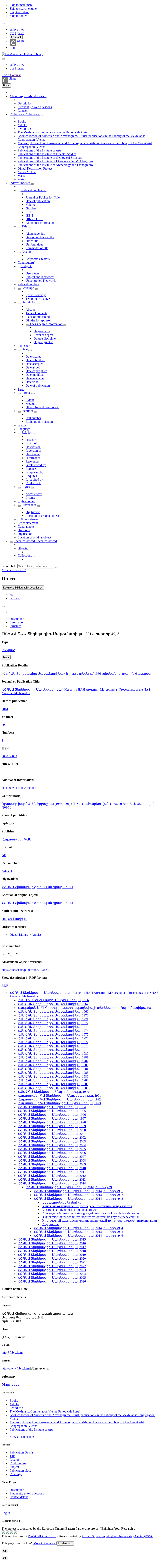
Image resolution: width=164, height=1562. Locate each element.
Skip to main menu (21, 5)
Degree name (42, 331)
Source (22, 425)
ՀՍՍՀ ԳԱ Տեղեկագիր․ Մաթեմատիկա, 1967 (53, 1004)
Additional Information (40, 222)
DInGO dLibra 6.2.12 (42, 1536)
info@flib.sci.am (12, 1352)
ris (11, 594)
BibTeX (15, 598)
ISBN (29, 215)
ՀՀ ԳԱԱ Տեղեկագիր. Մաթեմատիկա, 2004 (52, 1145)
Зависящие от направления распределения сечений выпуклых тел (87, 1206)
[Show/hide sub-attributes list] (19, 191)
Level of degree (43, 335)
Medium (31, 403)
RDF (5, 985)
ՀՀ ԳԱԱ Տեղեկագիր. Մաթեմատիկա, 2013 (52, 1179)
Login (13, 47)
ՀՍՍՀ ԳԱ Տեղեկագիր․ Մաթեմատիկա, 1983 (53, 1065)
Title (24, 226)
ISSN (29, 212)
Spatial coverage (36, 295)
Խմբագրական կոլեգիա (61, 1202)
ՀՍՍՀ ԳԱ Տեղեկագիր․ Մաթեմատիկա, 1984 (53, 1069)
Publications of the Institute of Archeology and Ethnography (55, 165)
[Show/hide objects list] (47, 97)
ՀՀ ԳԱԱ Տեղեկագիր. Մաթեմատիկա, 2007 (52, 1156)
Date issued (33, 367)
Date (24, 349)
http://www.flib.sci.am (16, 1368)
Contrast (16, 37)
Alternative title (35, 233)
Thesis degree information (46, 324)
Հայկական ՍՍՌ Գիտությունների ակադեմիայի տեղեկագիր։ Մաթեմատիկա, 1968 (85, 1007)
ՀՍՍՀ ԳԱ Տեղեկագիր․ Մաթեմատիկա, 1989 (53, 1088)
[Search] (56, 567)
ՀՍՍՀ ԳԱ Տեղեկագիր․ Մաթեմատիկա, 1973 (53, 1027)
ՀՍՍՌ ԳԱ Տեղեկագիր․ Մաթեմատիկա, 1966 (53, 1000)
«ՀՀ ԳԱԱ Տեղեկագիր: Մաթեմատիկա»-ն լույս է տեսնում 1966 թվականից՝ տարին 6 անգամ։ (76, 673)
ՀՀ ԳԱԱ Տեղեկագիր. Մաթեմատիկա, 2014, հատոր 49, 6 (78, 1235)
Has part (31, 439)
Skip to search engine (23, 8)
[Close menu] (3, 58)
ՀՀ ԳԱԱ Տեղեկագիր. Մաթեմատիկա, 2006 (52, 1153)
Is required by (34, 479)
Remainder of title (37, 248)
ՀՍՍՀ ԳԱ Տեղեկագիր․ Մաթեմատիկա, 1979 (53, 1049)
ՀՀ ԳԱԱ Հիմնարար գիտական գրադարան (37, 887)
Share (20, 40)
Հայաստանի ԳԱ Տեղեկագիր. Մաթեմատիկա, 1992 (59, 1099)
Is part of (31, 443)
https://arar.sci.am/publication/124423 (25, 969)
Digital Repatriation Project (35, 168)
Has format (33, 454)
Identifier (27, 411)
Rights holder (26, 501)
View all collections (22, 1436)
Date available (35, 378)
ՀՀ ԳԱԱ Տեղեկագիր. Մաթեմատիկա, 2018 (52, 1251)
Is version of (33, 450)
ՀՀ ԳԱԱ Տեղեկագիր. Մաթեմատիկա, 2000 (52, 1130)
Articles (22, 125)
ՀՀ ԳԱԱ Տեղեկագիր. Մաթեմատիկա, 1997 (52, 1118)
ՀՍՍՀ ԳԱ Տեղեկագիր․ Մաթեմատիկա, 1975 (53, 1034)
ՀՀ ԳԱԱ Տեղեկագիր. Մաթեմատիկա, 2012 (52, 1175)
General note (26, 526)
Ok (5, 1550)
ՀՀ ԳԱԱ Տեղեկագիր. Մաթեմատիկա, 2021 (52, 1262)
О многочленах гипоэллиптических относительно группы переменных (90, 1217)
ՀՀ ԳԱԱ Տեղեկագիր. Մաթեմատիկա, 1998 (52, 1122)
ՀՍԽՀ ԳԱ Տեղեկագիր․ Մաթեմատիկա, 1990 (53, 1091)
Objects (23, 548)
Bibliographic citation (39, 421)
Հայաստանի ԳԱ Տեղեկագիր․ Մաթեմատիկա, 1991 (59, 1095)
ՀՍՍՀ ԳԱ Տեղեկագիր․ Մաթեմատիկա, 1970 (53, 1015)
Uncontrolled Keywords (41, 280)
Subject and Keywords (40, 277)
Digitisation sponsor (38, 320)
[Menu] (3, 23)
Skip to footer (18, 15)
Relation (27, 432)
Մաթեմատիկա (14, 919)
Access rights (34, 494)
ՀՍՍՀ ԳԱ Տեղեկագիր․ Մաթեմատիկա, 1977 (53, 1042)
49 (3, 724)
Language (24, 429)
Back (6, 85)
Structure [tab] (15, 626)
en (11, 29)
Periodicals (24, 128)
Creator (26, 251)
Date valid (32, 382)
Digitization (25, 533)
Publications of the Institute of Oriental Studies (47, 154)
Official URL (34, 219)
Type (21, 389)
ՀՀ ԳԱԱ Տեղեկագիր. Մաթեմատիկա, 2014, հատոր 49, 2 (78, 1195)
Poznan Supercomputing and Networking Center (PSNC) (118, 1536)
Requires (31, 476)
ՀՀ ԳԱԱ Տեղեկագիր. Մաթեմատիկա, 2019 (52, 1254)
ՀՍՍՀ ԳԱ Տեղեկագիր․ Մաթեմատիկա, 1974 (53, 1030)
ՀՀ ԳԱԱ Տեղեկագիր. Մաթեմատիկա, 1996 (52, 1114)
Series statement (28, 523)
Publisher (23, 345)
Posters (22, 179)
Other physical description (42, 407)
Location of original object (42, 515)
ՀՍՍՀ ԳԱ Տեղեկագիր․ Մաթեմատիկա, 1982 (53, 1061)
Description (25, 103)
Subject (26, 266)
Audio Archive (27, 172)
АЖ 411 (7, 871)
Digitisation (33, 512)
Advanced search (13, 570)
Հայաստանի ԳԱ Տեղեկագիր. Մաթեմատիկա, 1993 (59, 1103)
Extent (30, 400)
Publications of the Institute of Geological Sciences (50, 157)
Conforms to (33, 483)
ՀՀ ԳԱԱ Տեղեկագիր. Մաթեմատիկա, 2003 (52, 1141)
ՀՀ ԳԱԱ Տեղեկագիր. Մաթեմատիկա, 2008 (52, 1160)
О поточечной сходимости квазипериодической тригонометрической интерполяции (99, 1220)
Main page (10, 1384)
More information (44, 1543)
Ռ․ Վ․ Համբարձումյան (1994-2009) (99, 804)
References (33, 461)
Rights (26, 486)
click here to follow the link (19, 787)
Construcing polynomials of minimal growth (69, 1209)
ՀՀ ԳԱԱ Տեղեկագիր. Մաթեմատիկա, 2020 (52, 1258)
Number (31, 208)
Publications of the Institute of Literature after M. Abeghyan (55, 161)
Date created (33, 356)
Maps (21, 175)
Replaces (31, 468)
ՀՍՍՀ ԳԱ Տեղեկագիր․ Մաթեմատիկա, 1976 (53, 1038)
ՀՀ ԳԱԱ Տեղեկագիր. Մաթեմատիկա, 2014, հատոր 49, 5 (78, 1231)
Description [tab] (17, 618)
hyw (21, 29)
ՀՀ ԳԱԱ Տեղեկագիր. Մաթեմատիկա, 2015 (52, 1239)
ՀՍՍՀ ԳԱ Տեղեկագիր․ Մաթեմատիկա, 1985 (53, 1072)
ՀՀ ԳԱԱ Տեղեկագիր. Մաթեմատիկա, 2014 (52, 1183)
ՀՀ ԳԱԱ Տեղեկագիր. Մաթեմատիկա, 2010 (52, 1168)
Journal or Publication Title (43, 197)
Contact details (19, 1497)
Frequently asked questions (35, 107)
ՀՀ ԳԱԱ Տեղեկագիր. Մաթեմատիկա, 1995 (52, 1111)
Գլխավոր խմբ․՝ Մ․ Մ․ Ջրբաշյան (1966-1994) (36, 804)
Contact (22, 110)
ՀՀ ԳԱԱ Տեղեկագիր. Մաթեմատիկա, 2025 (52, 1277)
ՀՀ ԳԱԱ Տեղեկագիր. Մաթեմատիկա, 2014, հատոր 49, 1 (78, 1191)
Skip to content (19, 12)
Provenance (29, 505)
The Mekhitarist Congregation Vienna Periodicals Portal (53, 132)
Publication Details (33, 190)
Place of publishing (38, 316)
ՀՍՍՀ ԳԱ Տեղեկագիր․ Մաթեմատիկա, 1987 (53, 1080)
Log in (6, 1513)
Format (26, 392)
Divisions (24, 530)
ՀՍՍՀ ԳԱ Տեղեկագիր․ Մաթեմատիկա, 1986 (53, 1076)
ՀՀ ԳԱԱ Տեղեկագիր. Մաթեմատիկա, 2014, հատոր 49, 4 (78, 1228)
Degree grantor (43, 342)
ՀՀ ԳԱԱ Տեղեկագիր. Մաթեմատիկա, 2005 (52, 1149)
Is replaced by (34, 472)
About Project (19, 96)
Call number (33, 418)
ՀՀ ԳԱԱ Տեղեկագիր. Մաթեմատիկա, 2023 (52, 1270)
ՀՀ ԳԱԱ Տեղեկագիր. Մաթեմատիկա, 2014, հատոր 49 (69, 1187)
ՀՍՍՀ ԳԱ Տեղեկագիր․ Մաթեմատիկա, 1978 (53, 1046)
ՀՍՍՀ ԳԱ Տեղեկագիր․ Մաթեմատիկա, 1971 (53, 1019)
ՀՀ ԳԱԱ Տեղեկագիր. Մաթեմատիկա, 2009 (52, 1164)
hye (15, 29)
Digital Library (19, 934)
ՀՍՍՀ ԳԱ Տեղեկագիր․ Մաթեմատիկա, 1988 (53, 1084)
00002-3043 (9, 756)
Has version (33, 447)
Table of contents (36, 313)
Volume (30, 204)
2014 (5, 709)
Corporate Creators (38, 259)
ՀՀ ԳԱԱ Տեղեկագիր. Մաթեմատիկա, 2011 (52, 1172)
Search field (9, 566)
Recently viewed (25, 541)
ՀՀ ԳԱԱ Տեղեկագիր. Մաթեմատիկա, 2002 (52, 1137)
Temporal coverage (38, 298)
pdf (4, 855)
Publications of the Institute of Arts (39, 150)
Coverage (28, 288)
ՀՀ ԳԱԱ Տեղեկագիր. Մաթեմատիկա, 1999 (52, 1126)
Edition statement (28, 519)
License (30, 497)
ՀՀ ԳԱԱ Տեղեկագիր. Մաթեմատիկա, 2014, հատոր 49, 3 (78, 1198)
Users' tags (32, 273)
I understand (65, 1543)
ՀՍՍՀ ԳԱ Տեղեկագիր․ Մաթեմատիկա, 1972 (53, 1023)
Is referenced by (36, 465)
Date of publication (38, 201)
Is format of (33, 458)
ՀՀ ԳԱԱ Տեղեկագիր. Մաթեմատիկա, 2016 (52, 1243)
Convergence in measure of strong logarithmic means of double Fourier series (90, 1213)
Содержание (50, 1224)
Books (22, 121)
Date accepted (34, 363)
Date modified (35, 374)
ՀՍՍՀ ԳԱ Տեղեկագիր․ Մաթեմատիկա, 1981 (53, 1057)
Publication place (28, 284)
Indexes (15, 183)
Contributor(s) (26, 262)
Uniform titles (34, 244)
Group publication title (40, 237)
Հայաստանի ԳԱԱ (16, 839)
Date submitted (35, 360)
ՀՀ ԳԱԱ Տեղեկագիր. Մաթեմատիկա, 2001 (52, 1133)
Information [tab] (17, 622)
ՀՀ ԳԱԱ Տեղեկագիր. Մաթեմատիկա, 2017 (52, 1247)
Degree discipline (45, 338)
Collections (17, 114)
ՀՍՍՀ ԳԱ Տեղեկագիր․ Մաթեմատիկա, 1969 (53, 1011)
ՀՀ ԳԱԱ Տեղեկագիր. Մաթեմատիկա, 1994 (52, 1107)
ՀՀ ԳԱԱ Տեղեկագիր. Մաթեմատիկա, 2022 (52, 1266)
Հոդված (8, 650)
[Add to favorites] (3, 606)
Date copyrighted (36, 371)
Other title (32, 241)
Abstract (31, 309)
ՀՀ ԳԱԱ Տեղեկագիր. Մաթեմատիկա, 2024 (52, 1273)
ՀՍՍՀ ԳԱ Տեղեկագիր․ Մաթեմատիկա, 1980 (53, 1053)
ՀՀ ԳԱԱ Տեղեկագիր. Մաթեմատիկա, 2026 (52, 1281)
